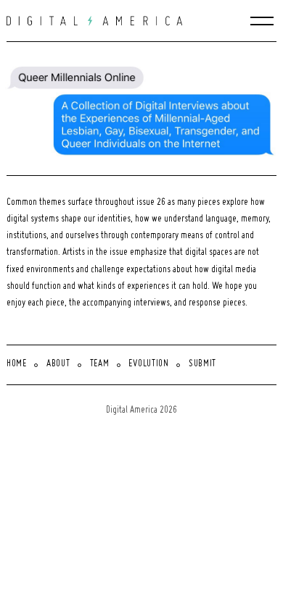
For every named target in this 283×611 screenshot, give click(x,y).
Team (100, 364)
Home (17, 364)
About (58, 364)
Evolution (148, 364)
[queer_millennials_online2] (145, 109)
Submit (202, 364)
